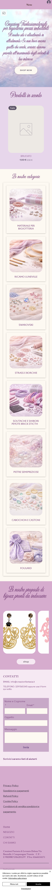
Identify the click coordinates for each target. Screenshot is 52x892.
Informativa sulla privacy (17, 878)
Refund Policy (10, 795)
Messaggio (10, 729)
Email (30, 705)
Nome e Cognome (14, 703)
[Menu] (29, 5)
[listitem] (19, 632)
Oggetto (9, 717)
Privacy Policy (11, 785)
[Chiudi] (49, 873)
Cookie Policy (10, 801)
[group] (26, 133)
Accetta (38, 884)
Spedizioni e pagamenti (16, 790)
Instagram (9, 869)
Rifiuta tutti (14, 884)
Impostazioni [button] (26, 888)
